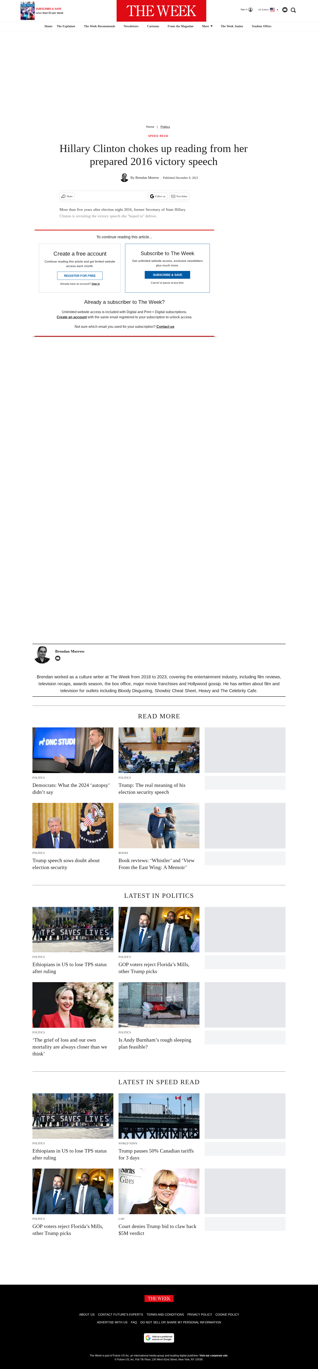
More (206, 26)
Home (150, 126)
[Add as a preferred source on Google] (159, 1338)
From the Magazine (180, 26)
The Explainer (66, 26)
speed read (158, 136)
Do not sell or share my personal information (180, 1322)
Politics (165, 126)
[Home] (47, 26)
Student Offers (261, 26)
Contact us (165, 326)
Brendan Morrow (147, 177)
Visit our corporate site (213, 1355)
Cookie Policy (227, 1314)
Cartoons (153, 26)
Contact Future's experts (120, 1314)
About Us (87, 1314)
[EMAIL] (59, 658)
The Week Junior (232, 26)
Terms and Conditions (165, 1314)
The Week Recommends (99, 26)
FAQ (134, 1322)
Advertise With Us (112, 1322)
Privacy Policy (199, 1314)
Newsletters (131, 26)
